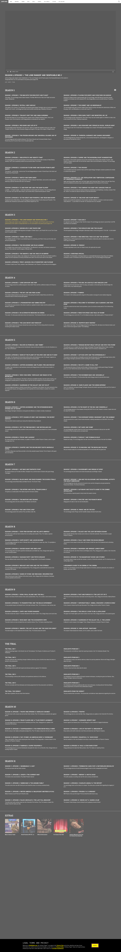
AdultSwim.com (33, 945)
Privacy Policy (60, 947)
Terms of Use (60, 945)
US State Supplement (58, 948)
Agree (95, 945)
